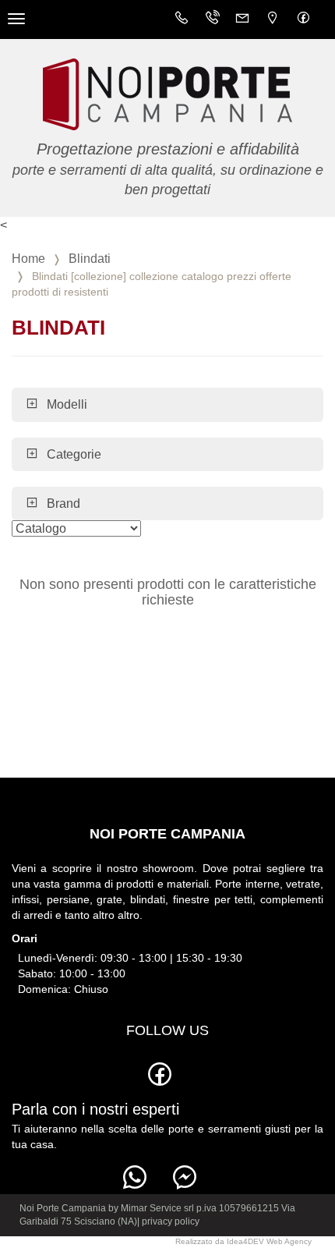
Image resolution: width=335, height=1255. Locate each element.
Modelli (67, 404)
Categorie (74, 454)
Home (28, 258)
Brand (63, 503)
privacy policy (170, 1221)
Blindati (90, 258)
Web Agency (289, 1241)
